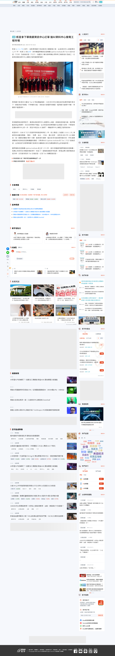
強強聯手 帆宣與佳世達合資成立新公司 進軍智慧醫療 (28, 209)
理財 (73, 5)
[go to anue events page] (93, 2)
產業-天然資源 (88, 365)
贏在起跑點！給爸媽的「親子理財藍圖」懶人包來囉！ (35, 195)
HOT (87, 244)
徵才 (60, 649)
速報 (45, 5)
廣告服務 (42, 649)
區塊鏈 (63, 5)
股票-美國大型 (88, 347)
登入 (98, 2)
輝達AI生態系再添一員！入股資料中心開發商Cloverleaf (28, 217)
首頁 (19, 2)
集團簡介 (36, 649)
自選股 (100, 5)
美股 (32, 2)
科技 (28, 5)
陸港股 (37, 2)
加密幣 (55, 2)
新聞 (23, 2)
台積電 (86, 484)
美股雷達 (87, 147)
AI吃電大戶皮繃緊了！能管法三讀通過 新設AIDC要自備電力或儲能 (31, 212)
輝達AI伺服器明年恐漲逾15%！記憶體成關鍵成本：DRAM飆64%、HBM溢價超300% (36, 214)
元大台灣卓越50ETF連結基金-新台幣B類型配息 (89, 352)
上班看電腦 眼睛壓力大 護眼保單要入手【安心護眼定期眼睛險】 (20, 319)
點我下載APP (30, 161)
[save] (7, 270)
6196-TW (19, 49)
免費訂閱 (100, 615)
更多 (101, 40)
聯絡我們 (55, 649)
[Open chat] (7, 273)
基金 (42, 2)
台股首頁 (66, 195)
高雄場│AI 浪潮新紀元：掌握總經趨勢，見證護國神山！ (94, 268)
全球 (50, 2)
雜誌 (88, 5)
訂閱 (70, 2)
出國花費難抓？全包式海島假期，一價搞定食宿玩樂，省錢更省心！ (66, 319)
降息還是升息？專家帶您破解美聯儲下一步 (27, 158)
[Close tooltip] (20, 273)
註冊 (101, 2)
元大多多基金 (83, 369)
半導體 (86, 488)
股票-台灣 (87, 356)
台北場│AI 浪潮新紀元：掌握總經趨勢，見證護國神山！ (94, 253)
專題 (83, 5)
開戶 (102, 345)
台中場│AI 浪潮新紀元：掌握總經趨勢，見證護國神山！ (94, 245)
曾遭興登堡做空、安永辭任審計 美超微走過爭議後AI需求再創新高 (20, 299)
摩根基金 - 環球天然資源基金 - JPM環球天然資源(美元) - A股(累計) (89, 361)
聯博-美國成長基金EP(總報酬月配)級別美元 (89, 343)
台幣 (29, 52)
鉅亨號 (66, 2)
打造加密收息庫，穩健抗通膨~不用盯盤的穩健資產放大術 (94, 260)
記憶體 (86, 479)
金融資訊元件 (49, 649)
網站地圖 (65, 649)
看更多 (72, 228)
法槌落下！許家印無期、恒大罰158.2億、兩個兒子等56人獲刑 (66, 299)
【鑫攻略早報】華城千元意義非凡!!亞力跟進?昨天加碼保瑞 (57, 272)
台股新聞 (18, 31)
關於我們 (31, 649)
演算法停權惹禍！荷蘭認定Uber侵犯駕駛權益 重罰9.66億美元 (43, 299)
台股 (28, 2)
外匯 (46, 2)
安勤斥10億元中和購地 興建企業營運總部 (24, 272)
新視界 (78, 5)
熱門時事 (39, 5)
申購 (102, 354)
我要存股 (72, 195)
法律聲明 (70, 649)
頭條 (14, 5)
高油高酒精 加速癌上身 (42, 318)
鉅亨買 (60, 2)
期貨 (58, 5)
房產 (69, 5)
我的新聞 (94, 5)
